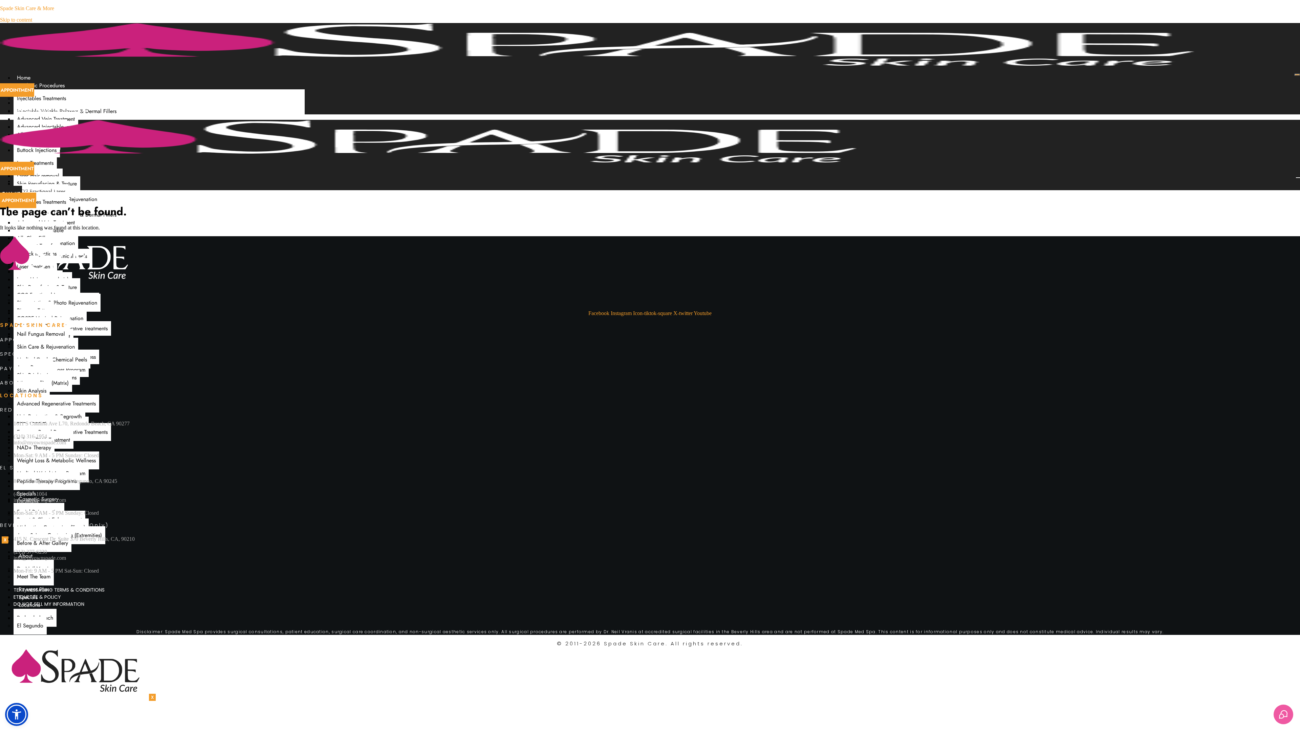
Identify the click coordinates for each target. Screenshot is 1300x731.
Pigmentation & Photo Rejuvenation (57, 303)
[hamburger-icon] (1297, 75)
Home (23, 78)
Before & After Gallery (42, 543)
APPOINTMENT (23, 339)
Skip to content (16, 20)
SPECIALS (16, 353)
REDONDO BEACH (30, 409)
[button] (16, 714)
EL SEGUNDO (21, 467)
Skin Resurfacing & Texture (47, 183)
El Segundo (30, 625)
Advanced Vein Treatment (46, 119)
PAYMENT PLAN (25, 368)
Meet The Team (33, 576)
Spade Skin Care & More (27, 8)
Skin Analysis (31, 391)
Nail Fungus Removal (41, 334)
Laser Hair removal (38, 176)
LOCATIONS (21, 395)
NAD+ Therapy (34, 447)
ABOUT (11, 382)
